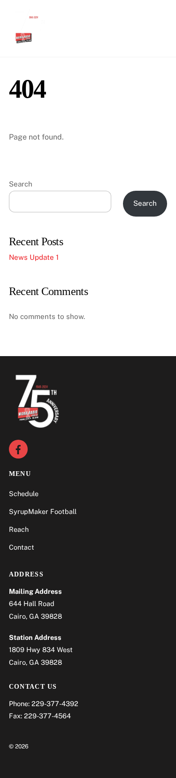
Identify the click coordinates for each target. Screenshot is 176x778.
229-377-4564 (47, 716)
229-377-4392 (54, 704)
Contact (21, 547)
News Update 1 (34, 257)
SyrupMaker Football (43, 511)
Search (20, 184)
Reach (19, 529)
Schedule (23, 494)
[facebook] (18, 448)
